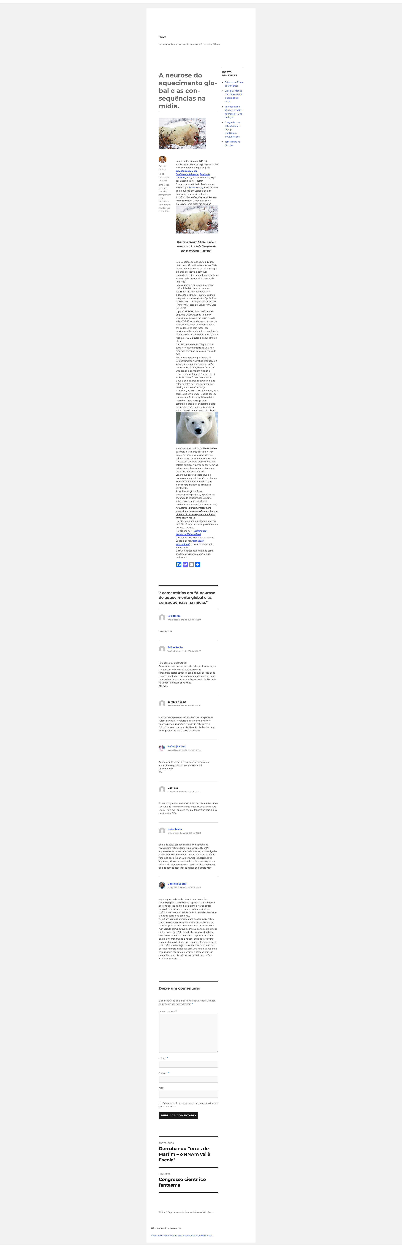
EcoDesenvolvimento (187, 174)
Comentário (168, 1011)
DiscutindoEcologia (186, 171)
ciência (162, 191)
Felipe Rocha (195, 187)
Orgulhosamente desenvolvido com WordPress (191, 1212)
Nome (163, 1058)
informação (165, 204)
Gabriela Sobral (177, 883)
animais (163, 188)
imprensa (164, 201)
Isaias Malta (175, 829)
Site (161, 1088)
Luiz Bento (174, 615)
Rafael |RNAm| (177, 746)
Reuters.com (200, 530)
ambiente (164, 185)
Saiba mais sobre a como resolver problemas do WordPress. (182, 1235)
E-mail (164, 1073)
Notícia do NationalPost (188, 534)
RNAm (162, 37)
